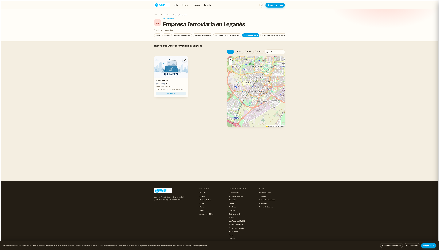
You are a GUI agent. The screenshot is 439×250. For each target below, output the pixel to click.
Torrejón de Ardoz (236, 224)
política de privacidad (199, 246)
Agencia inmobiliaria (206, 214)
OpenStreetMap (279, 126)
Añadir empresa (276, 5)
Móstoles (232, 207)
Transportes (165, 15)
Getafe (231, 203)
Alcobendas (233, 231)
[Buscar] (261, 5)
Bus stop (167, 35)
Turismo (202, 210)
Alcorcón (232, 200)
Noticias (197, 5)
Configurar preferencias (391, 245)
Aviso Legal (263, 203)
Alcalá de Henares (236, 196)
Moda (201, 203)
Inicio (176, 5)
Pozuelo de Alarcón (236, 228)
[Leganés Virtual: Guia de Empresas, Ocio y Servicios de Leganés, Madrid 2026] (162, 5)
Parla (231, 235)
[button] (236, 87)
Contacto (207, 5)
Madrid (231, 217)
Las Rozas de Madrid (237, 221)
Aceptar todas (428, 245)
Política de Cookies (266, 207)
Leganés (232, 210)
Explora (185, 5)
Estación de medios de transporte (274, 35)
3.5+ (260, 52)
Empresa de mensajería (202, 35)
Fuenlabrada (234, 193)
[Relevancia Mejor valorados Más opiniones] (275, 51)
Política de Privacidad (267, 200)
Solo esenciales (412, 245)
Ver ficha (170, 93)
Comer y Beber (205, 200)
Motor (201, 207)
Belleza (202, 196)
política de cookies (183, 246)
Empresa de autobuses (182, 35)
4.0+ (250, 52)
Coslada (232, 239)
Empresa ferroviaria (251, 35)
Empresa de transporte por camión (227, 35)
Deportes (202, 193)
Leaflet (270, 126)
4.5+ (240, 52)
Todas (158, 35)
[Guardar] (184, 60)
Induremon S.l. (162, 80)
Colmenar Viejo (235, 214)
